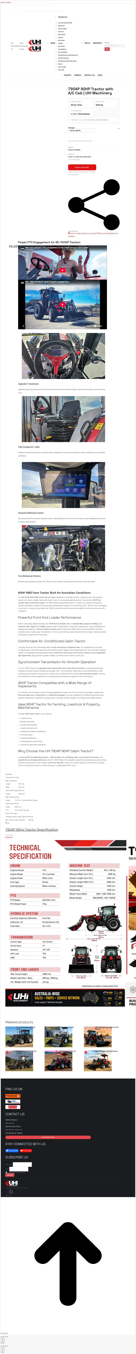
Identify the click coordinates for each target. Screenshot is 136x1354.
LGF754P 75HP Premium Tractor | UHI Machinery (25, 1028)
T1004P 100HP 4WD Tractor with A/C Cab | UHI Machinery (107, 1028)
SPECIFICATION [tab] (40, 246)
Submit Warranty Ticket (48, 1137)
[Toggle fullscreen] (3, 1336)
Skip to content (6, 2)
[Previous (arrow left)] (1, 1340)
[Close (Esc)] (7, 1336)
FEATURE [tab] (16, 246)
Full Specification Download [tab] (76, 246)
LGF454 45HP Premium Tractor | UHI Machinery (65, 1028)
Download (8, 837)
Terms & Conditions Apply (74, 159)
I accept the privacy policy (16, 1172)
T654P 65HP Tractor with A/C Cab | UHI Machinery (26, 1052)
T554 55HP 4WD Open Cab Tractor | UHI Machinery (66, 1052)
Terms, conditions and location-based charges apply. (80, 140)
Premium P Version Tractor (79, 171)
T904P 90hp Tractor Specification (31, 829)
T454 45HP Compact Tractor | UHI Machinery (106, 1051)
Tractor (86, 171)
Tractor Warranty (74, 174)
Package (71, 127)
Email (7, 1169)
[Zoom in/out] (1, 1336)
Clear (118, 128)
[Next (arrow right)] (3, 1340)
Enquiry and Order (82, 167)
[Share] (5, 1336)
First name (8, 1164)
